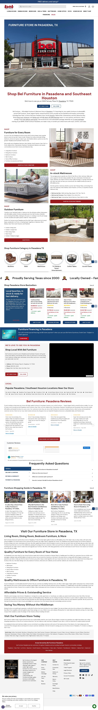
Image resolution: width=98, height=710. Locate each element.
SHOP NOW (16, 320)
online (81, 540)
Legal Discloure (68, 670)
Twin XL (83, 193)
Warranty (55, 676)
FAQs (54, 691)
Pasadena (62, 101)
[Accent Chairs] (87, 257)
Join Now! (84, 670)
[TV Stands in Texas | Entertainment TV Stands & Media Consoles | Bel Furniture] (56, 257)
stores (26, 135)
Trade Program (68, 667)
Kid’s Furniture (10, 571)
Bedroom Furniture (10, 155)
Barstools (7, 634)
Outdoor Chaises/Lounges (12, 236)
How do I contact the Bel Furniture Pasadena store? (47, 480)
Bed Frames (41, 632)
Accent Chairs (87, 266)
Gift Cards (66, 678)
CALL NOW (56, 106)
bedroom (27, 117)
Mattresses (41, 266)
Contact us (85, 626)
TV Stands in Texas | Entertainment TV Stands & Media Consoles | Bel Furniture (56, 271)
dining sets (36, 117)
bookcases (41, 587)
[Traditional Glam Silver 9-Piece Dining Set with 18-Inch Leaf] (37, 293)
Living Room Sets (23, 635)
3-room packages (78, 119)
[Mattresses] (41, 257)
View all (92, 285)
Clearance (9, 577)
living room (20, 117)
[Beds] (26, 257)
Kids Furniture (9, 157)
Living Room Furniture (11, 150)
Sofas (13, 632)
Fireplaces (61, 634)
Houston (52, 115)
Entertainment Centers (43, 634)
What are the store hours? (40, 473)
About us (43, 664)
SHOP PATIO (26, 240)
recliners (76, 545)
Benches (86, 632)
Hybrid (70, 197)
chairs (36, 587)
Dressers (47, 632)
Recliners (11, 266)
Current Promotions (69, 676)
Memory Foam (76, 197)
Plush (65, 195)
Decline (34, 706)
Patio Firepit (8, 233)
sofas (34, 137)
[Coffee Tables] (71, 257)
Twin (79, 193)
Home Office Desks (70, 634)
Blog (42, 681)
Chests (19, 634)
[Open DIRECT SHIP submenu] (96, 10)
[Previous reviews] (5, 424)
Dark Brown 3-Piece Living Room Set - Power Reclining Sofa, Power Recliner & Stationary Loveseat (86, 303)
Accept (21, 706)
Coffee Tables (72, 266)
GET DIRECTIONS (43, 106)
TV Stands (46, 635)
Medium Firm (70, 195)
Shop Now (55, 2)
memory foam (68, 179)
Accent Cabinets (70, 632)
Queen (73, 193)
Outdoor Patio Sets (10, 635)
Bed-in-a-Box (84, 197)
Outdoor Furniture (11, 575)
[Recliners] (10, 257)
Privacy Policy (67, 673)
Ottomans (86, 634)
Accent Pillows (79, 632)
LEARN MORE (23, 338)
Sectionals (18, 632)
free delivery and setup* (30, 119)
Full (77, 193)
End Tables (33, 634)
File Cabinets (53, 634)
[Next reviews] (93, 424)
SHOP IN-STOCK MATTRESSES (72, 201)
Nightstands (32, 635)
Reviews (43, 683)
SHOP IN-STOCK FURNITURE (26, 165)
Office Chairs (79, 634)
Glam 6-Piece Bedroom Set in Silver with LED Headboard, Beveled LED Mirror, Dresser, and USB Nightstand (70, 304)
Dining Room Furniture (11, 152)
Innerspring (65, 197)
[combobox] (42, 6)
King (70, 193)
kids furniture (56, 519)
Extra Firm (77, 195)
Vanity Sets (39, 635)
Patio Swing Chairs (10, 231)
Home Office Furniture (11, 159)
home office (30, 357)
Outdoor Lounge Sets (11, 229)
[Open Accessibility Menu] (3, 707)
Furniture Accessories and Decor (14, 161)
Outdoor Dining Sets (10, 227)
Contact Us (55, 664)
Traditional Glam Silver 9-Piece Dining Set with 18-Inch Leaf (36, 301)
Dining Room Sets (32, 632)
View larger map (89, 375)
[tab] (17, 469)
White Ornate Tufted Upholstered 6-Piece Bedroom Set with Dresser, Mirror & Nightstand (53, 303)
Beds (26, 266)
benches (75, 560)
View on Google (9, 433)
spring (84, 179)
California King (65, 193)
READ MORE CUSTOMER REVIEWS (49, 439)
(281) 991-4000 (15, 366)
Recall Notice (56, 688)
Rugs (17, 635)
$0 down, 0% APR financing (51, 117)
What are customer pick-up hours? (42, 477)
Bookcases (14, 634)
